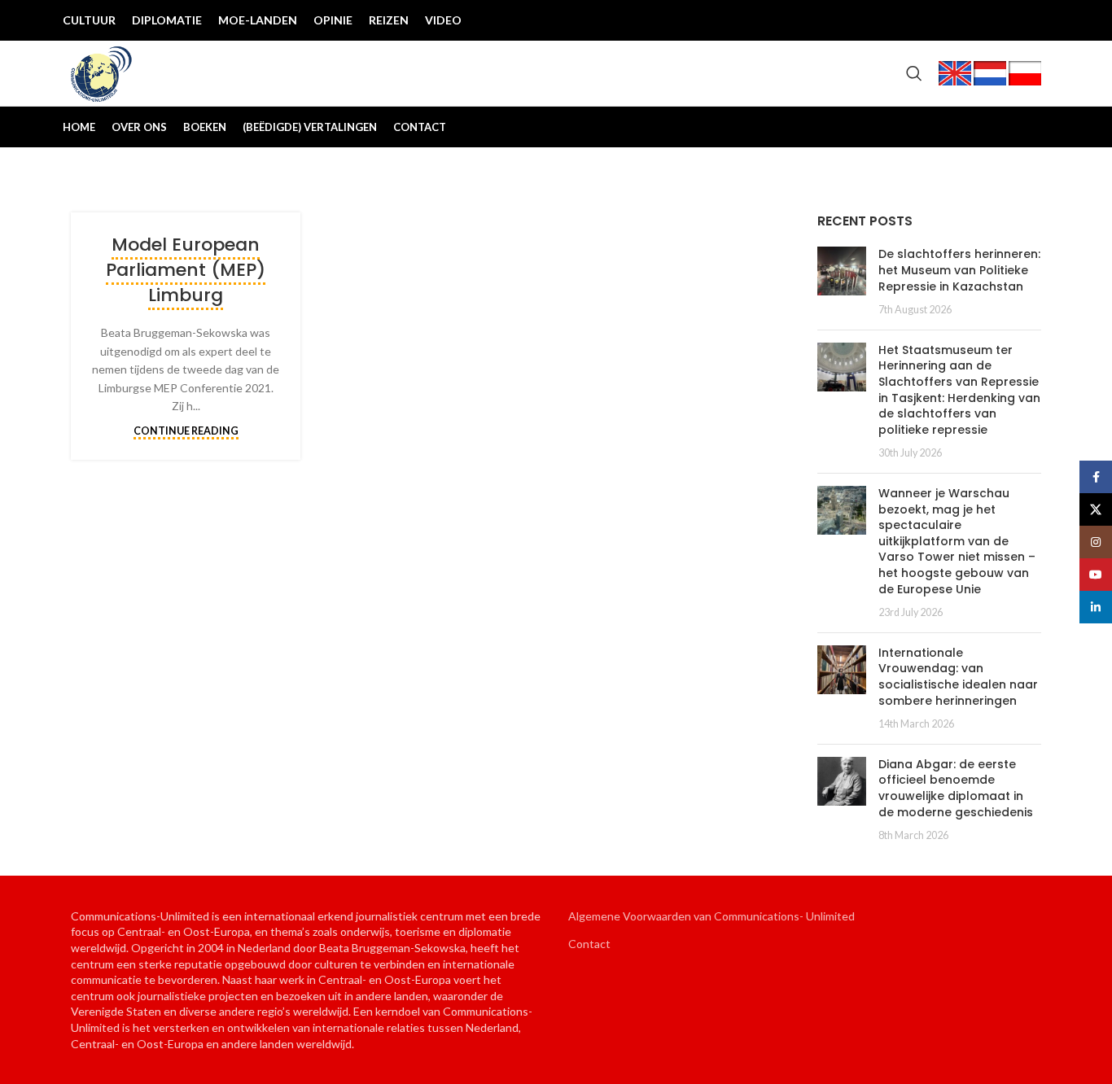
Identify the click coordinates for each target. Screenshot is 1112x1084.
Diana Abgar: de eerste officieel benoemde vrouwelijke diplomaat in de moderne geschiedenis (955, 788)
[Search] (914, 73)
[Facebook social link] (924, 20)
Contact (589, 944)
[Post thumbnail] (841, 282)
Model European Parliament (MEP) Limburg (185, 270)
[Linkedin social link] (1028, 20)
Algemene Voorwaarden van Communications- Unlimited (711, 916)
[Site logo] (102, 72)
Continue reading (186, 431)
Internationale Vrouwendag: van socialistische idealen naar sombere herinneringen (958, 677)
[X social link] (950, 20)
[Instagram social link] (976, 20)
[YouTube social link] (1002, 20)
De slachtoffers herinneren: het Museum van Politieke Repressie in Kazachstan (959, 270)
